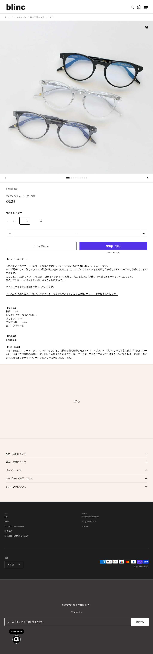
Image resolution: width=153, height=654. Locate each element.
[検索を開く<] (132, 6)
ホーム (7, 17)
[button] (147, 178)
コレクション (20, 17)
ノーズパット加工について (19, 478)
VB (41, 220)
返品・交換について (16, 461)
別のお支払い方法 (113, 252)
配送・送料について (16, 453)
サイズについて (14, 470)
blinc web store (11, 188)
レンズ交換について (16, 486)
